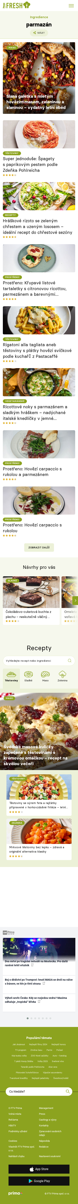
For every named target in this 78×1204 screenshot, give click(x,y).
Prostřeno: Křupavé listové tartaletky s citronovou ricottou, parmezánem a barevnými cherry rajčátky (34, 288)
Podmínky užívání (18, 1131)
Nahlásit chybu (16, 1156)
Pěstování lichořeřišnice (27, 1072)
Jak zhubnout (18, 1044)
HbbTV (12, 1125)
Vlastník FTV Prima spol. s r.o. (22, 1148)
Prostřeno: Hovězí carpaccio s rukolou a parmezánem (32, 471)
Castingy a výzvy (47, 1119)
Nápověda (44, 1140)
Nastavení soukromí (49, 1156)
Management (46, 1108)
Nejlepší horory (58, 1044)
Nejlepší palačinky (40, 1078)
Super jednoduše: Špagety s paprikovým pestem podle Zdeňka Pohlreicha (30, 164)
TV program (20, 1050)
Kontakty (43, 1125)
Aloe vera (52, 1067)
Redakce (43, 1146)
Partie (49, 1050)
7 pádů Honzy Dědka (23, 1061)
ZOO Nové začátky (39, 1056)
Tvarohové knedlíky (19, 1078)
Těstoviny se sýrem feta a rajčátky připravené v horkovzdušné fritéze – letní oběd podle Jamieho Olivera (37, 807)
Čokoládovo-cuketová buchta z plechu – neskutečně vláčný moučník (28, 614)
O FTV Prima (15, 1108)
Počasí (59, 1050)
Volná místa (15, 1113)
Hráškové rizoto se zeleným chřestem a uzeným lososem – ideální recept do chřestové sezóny (37, 226)
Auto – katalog (59, 1056)
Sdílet (37, 34)
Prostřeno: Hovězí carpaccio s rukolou (32, 527)
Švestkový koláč (61, 1078)
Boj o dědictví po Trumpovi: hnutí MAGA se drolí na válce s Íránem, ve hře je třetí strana (39, 981)
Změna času (36, 1050)
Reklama (13, 1119)
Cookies (13, 1140)
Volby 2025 (42, 1061)
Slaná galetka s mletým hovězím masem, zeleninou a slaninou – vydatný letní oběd (36, 102)
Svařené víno (58, 1061)
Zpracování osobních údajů (50, 1133)
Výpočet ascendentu (52, 1072)
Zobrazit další (39, 547)
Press (42, 1113)
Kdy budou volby (19, 1056)
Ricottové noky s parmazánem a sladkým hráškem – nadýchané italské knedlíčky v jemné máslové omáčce (35, 412)
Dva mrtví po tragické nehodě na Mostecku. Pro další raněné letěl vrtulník (36, 963)
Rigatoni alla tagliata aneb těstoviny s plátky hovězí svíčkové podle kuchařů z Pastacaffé (37, 350)
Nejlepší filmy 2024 (38, 1044)
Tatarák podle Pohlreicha (32, 1067)
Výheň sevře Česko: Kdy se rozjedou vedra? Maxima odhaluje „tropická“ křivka (36, 999)
